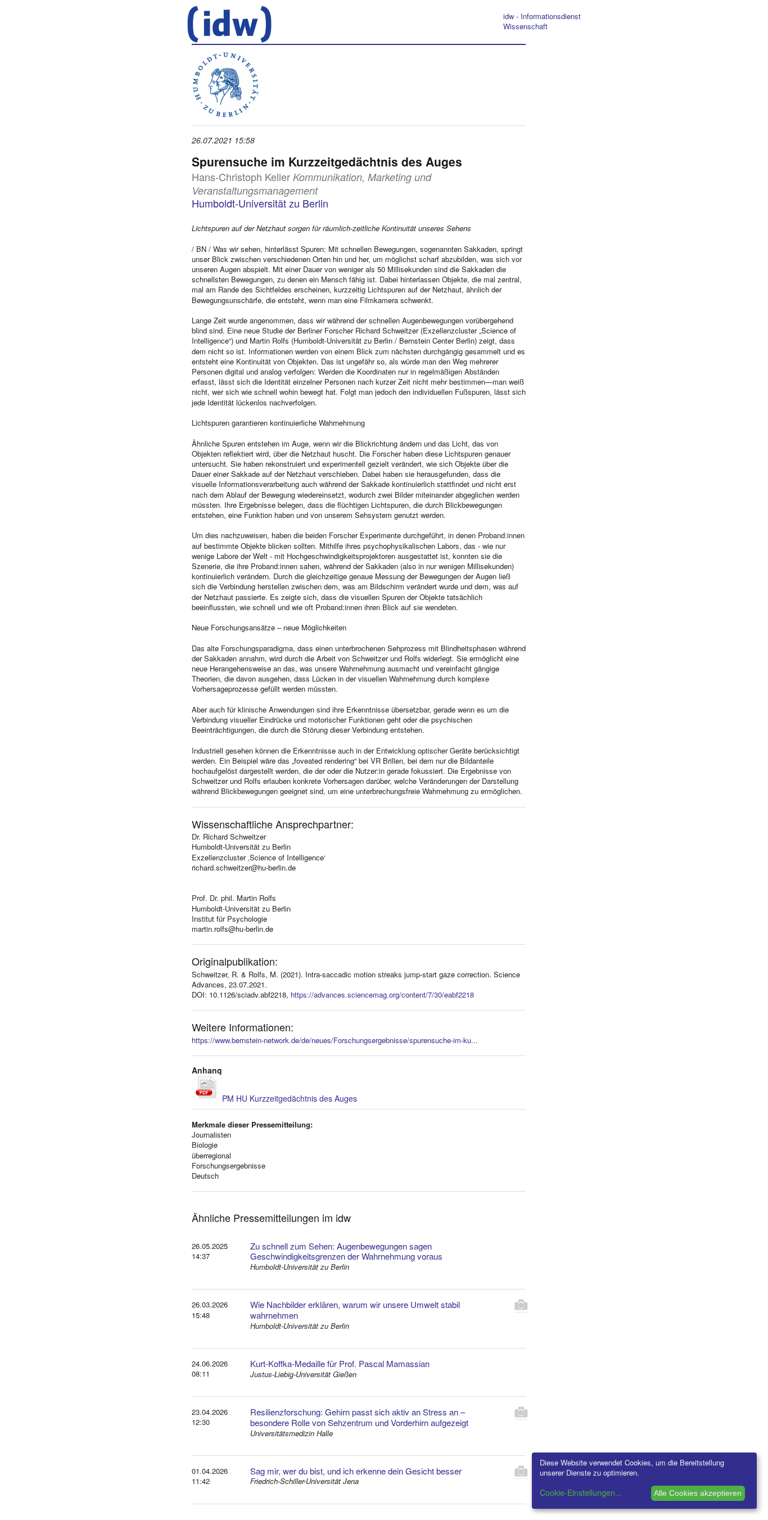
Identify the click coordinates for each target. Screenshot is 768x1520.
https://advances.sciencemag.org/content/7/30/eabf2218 (382, 994)
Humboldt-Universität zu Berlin (260, 203)
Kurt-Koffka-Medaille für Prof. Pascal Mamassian (340, 1363)
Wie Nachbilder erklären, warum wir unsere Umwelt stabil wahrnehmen (355, 1309)
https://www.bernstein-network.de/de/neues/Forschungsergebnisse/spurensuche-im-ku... (335, 1040)
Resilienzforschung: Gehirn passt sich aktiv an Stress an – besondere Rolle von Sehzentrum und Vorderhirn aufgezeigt (359, 1417)
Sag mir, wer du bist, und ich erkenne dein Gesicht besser (356, 1471)
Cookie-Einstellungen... (581, 1492)
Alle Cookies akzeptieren (698, 1493)
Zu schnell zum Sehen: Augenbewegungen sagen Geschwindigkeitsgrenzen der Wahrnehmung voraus (346, 1251)
